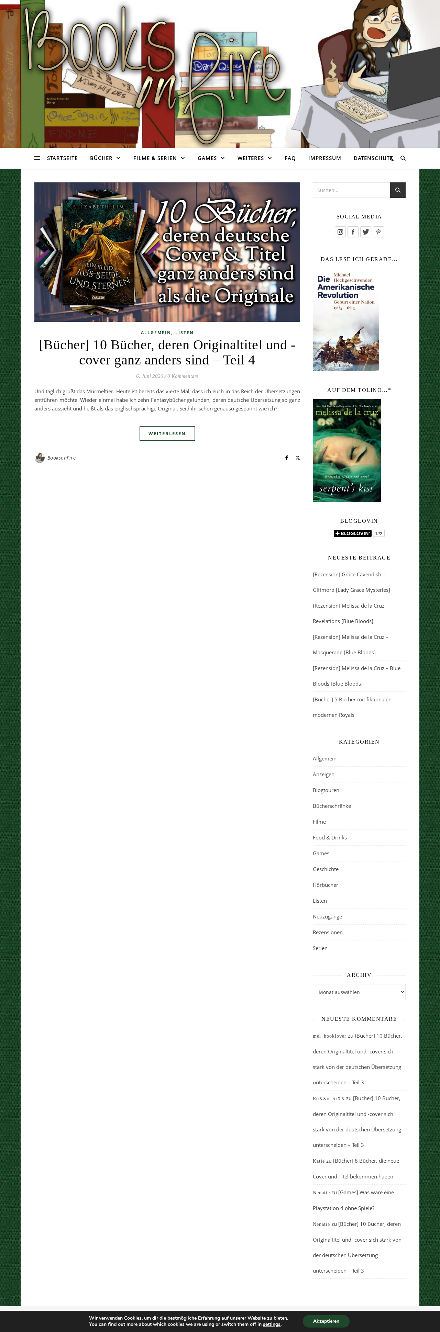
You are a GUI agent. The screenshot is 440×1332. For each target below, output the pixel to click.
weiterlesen (167, 433)
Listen (184, 333)
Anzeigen (323, 774)
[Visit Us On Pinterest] (378, 232)
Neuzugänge (327, 916)
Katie (319, 1161)
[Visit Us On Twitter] (365, 232)
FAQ (290, 158)
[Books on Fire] (220, 70)
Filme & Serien (155, 158)
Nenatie (321, 1192)
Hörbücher (325, 884)
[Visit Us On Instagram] (340, 232)
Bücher (101, 158)
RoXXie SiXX (329, 1098)
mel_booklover (329, 1036)
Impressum (324, 158)
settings (271, 1324)
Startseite (62, 158)
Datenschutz (373, 158)
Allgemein (156, 333)
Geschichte (326, 869)
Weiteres (251, 158)
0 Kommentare (183, 376)
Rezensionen (328, 932)
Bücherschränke (332, 805)
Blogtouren (326, 790)
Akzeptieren (326, 1321)
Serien (320, 948)
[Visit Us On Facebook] (352, 232)
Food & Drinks (330, 837)
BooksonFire (61, 457)
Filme (319, 821)
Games (207, 158)
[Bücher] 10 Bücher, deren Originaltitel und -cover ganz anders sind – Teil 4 (167, 352)
